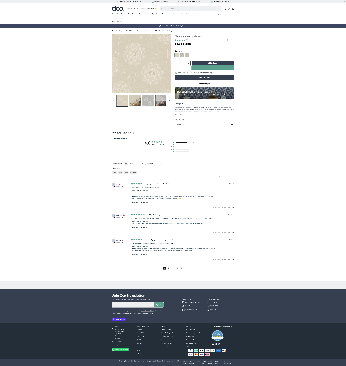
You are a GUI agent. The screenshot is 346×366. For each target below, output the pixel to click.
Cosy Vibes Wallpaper (144, 31)
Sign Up (159, 305)
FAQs (138, 350)
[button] (119, 14)
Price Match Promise (161, 1)
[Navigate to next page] (186, 268)
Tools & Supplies (166, 343)
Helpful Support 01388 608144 (191, 1)
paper (126, 172)
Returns (139, 347)
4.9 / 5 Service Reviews (221, 1)
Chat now (213, 302)
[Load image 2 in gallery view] (135, 101)
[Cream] (177, 55)
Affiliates (189, 347)
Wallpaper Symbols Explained (196, 333)
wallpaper (133, 172)
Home (114, 31)
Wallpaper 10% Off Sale (126, 31)
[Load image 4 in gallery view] (160, 101)
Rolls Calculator (204, 77)
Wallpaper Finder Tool (192, 302)
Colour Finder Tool (191, 309)
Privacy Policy (217, 362)
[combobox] (190, 8)
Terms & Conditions (227, 362)
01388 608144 (119, 342)
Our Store (140, 340)
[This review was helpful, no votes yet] (229, 208)
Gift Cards (164, 347)
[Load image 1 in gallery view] (122, 101)
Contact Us (140, 336)
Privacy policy (187, 361)
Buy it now (213, 68)
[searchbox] (118, 163)
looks (120, 172)
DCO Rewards (191, 343)
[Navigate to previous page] (160, 268)
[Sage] (187, 55)
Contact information (204, 361)
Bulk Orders (190, 336)
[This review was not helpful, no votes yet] (232, 208)
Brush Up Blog (191, 329)
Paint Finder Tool (190, 306)
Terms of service (206, 363)
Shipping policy (189, 363)
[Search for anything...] (219, 8)
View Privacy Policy (147, 311)
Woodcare (165, 340)
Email (116, 345)
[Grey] (182, 55)
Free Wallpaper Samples (169, 333)
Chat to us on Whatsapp (122, 349)
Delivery (139, 343)
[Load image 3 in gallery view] (148, 101)
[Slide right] (169, 63)
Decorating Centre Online (134, 361)
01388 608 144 (214, 306)
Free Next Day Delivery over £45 (130, 1)
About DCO (140, 333)
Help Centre (141, 354)
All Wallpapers (166, 329)
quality (114, 172)
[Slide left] (114, 63)
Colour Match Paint (167, 336)
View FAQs (213, 309)
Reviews (139, 329)
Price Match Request (193, 340)
